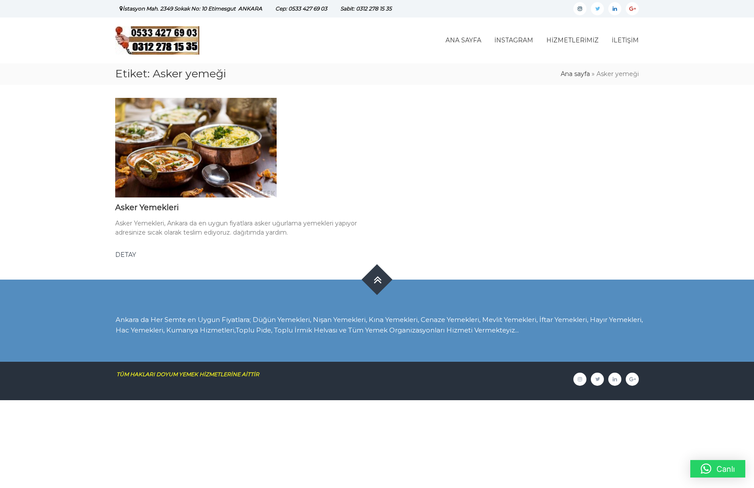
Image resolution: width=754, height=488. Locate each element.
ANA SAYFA (463, 40)
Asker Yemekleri (147, 207)
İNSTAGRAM (513, 40)
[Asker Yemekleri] (196, 147)
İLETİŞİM (625, 40)
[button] (717, 469)
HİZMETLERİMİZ (572, 40)
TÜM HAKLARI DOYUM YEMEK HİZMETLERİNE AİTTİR (191, 374)
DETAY (125, 255)
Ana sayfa (575, 74)
